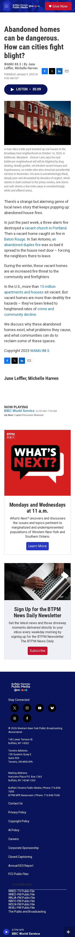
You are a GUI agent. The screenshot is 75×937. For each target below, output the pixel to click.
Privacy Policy (17, 812)
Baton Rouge (14, 239)
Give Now (60, 6)
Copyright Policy (18, 821)
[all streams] (69, 932)
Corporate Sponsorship (23, 848)
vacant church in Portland (45, 228)
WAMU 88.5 (39, 350)
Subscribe (37, 650)
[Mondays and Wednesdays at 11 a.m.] (37, 463)
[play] (6, 932)
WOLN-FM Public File (21, 904)
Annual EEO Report (20, 865)
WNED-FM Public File (21, 894)
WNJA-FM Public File (21, 897)
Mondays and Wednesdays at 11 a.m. (37, 508)
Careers (13, 839)
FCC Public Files (18, 874)
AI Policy (13, 830)
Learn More (37, 546)
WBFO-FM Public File (21, 901)
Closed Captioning (20, 856)
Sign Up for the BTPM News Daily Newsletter (37, 612)
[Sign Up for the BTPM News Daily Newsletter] (37, 581)
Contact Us (15, 803)
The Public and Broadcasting (27, 911)
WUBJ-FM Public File (21, 907)
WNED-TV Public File (21, 891)
